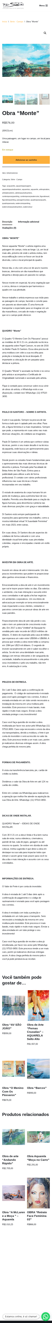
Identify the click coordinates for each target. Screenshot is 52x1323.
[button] (45, 33)
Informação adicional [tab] (28, 221)
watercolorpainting (23, 203)
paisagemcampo (23, 200)
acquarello (11, 186)
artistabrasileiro (8, 193)
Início (4, 21)
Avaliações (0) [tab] (9, 228)
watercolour (27, 207)
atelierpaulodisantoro (23, 193)
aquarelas (26, 189)
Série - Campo (16, 21)
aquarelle (34, 189)
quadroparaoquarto (38, 200)
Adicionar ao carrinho (26, 160)
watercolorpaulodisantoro (12, 207)
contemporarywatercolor (29, 196)
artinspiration (44, 189)
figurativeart (44, 196)
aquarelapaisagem (23, 186)
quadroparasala (8, 203)
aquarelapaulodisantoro (11, 189)
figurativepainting (9, 200)
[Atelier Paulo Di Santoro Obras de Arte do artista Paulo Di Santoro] (13, 5)
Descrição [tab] (7, 221)
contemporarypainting (10, 196)
